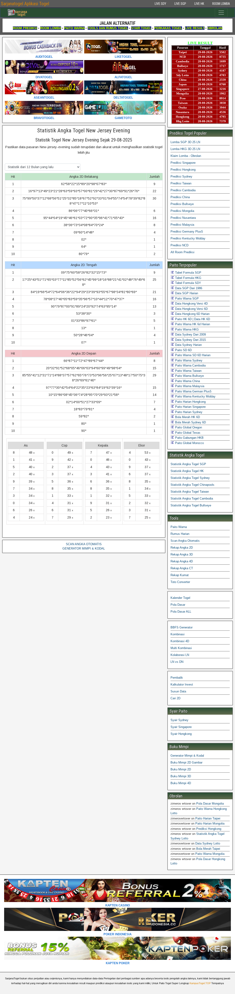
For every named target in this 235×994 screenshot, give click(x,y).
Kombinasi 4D (180, 641)
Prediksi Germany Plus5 (187, 231)
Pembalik (177, 677)
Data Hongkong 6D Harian (192, 314)
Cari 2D (175, 698)
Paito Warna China (187, 381)
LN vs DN (177, 662)
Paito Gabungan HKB (189, 437)
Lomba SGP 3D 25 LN (185, 142)
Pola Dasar (178, 604)
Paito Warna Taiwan (187, 370)
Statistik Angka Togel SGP (188, 464)
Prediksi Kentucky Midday (188, 238)
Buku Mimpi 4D (181, 783)
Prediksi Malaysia (182, 224)
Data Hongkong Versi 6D (191, 309)
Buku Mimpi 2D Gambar (186, 762)
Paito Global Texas (187, 432)
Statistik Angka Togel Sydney (190, 478)
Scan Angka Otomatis (185, 540)
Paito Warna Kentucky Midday (194, 396)
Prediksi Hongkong (183, 169)
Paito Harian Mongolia (209, 823)
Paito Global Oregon (188, 427)
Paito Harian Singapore (190, 406)
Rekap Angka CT (182, 568)
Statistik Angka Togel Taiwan (190, 491)
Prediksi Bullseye (182, 204)
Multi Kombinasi (181, 648)
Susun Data (178, 691)
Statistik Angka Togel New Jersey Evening (83, 130)
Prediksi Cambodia (183, 190)
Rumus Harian (180, 534)
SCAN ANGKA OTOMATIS (84, 544)
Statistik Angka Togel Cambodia (192, 498)
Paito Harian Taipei (207, 818)
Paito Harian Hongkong (190, 401)
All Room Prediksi (182, 252)
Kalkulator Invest (182, 684)
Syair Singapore (181, 727)
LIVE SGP (180, 4)
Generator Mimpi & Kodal (187, 755)
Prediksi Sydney (181, 176)
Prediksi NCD (179, 245)
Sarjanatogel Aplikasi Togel (25, 3)
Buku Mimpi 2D (181, 769)
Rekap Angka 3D (182, 554)
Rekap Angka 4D (182, 561)
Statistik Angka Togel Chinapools (192, 484)
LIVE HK (199, 4)
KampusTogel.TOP (200, 983)
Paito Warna (179, 527)
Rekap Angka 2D (182, 547)
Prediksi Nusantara (183, 217)
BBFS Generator (182, 627)
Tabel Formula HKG (187, 278)
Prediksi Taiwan (181, 183)
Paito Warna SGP (186, 298)
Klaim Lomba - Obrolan (186, 156)
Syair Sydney (179, 720)
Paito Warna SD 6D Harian (192, 355)
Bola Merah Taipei (208, 848)
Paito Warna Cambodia (190, 365)
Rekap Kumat (180, 575)
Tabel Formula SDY (187, 283)
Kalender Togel (180, 598)
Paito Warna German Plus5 (192, 391)
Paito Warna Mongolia (209, 853)
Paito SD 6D (183, 350)
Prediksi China (180, 197)
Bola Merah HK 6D (187, 417)
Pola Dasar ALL (181, 611)
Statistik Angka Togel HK (187, 471)
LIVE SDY (160, 4)
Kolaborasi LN (180, 655)
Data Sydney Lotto (207, 843)
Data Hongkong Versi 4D (191, 303)
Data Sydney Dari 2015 (190, 340)
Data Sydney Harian (188, 345)
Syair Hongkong (181, 734)
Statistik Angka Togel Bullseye (191, 505)
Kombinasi (178, 634)
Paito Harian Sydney (188, 412)
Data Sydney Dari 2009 (190, 334)
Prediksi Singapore (183, 162)
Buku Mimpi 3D (181, 776)
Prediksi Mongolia (182, 211)
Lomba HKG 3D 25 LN (185, 149)
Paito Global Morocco (189, 443)
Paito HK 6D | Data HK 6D (192, 319)
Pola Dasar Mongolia (210, 803)
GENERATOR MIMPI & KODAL (83, 548)
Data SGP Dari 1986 (188, 288)
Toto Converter (180, 582)
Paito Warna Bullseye (189, 376)
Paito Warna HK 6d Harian (192, 324)
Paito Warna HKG (186, 329)
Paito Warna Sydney (188, 360)
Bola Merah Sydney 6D (190, 422)
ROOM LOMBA (221, 4)
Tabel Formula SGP (187, 272)
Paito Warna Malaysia (189, 386)
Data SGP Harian (186, 293)
